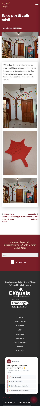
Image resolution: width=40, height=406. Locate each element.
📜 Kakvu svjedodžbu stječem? (19, 390)
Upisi (20, 330)
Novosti (20, 326)
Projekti (20, 338)
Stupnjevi (20, 334)
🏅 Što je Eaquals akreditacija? (18, 386)
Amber (20, 346)
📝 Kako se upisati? (15, 377)
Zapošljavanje (20, 342)
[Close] (35, 359)
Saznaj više (7, 398)
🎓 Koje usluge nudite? (16, 381)
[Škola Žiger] (6, 4)
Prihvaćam (10, 403)
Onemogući (24, 403)
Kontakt (20, 350)
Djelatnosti (20, 322)
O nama (20, 318)
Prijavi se (21, 262)
